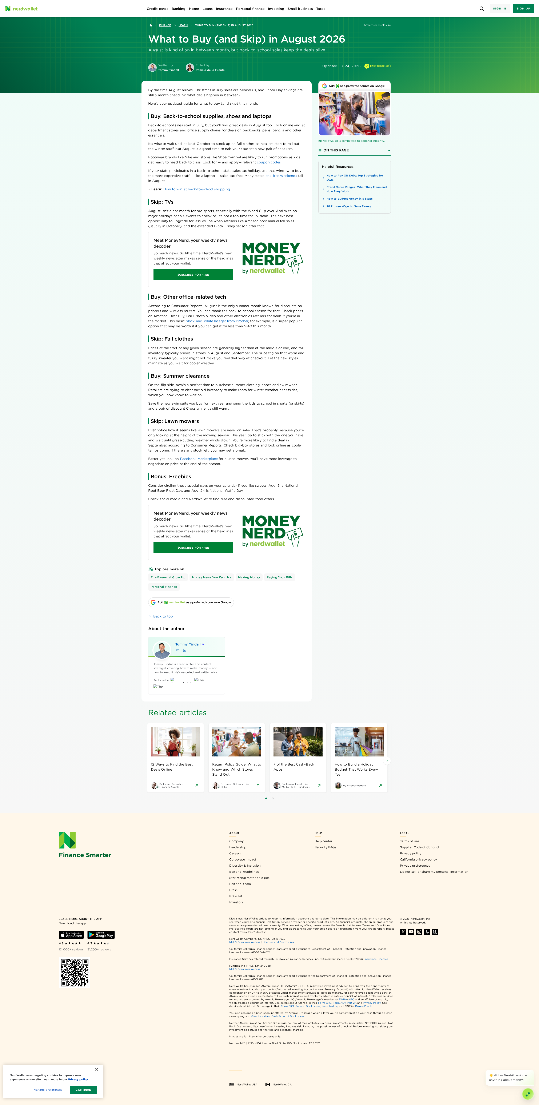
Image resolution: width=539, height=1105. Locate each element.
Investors (236, 902)
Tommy (188, 644)
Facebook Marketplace (199, 459)
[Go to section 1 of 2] (266, 798)
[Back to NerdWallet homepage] (150, 25)
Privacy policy (410, 853)
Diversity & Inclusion (245, 865)
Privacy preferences (415, 865)
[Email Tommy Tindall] (177, 650)
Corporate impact (242, 859)
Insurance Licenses (376, 959)
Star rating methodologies (249, 877)
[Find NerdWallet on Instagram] (419, 932)
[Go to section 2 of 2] (273, 798)
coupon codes (269, 162)
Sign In (499, 8)
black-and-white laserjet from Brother (217, 321)
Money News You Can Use (211, 577)
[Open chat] (528, 1094)
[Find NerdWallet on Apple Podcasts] (427, 932)
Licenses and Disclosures (278, 942)
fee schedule (330, 1006)
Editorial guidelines (244, 871)
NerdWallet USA (247, 1084)
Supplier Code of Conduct (419, 847)
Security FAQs (325, 847)
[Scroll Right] (387, 761)
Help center (323, 841)
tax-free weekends (281, 176)
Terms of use (409, 841)
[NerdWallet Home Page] (21, 8)
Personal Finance (164, 586)
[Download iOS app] (71, 935)
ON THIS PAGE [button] (336, 150)
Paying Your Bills (279, 577)
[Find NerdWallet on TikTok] (435, 932)
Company (236, 841)
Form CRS (324, 1002)
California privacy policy (418, 859)
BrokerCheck (363, 1006)
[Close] (533, 1070)
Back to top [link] (163, 616)
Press (233, 890)
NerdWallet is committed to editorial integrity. (354, 140)
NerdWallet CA (282, 1084)
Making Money (249, 577)
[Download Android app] (101, 935)
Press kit (235, 896)
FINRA (343, 999)
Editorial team (240, 884)
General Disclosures (307, 1006)
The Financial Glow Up (168, 577)
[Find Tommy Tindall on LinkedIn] (184, 650)
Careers (235, 853)
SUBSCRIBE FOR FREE (193, 274)
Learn (183, 25)
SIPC (351, 999)
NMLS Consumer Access (244, 942)
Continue (83, 1089)
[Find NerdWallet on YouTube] (411, 932)
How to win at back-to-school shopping (196, 189)
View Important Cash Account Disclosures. (278, 1016)
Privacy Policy (372, 1002)
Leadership (237, 847)
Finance (165, 25)
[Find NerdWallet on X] (403, 932)
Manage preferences (48, 1089)
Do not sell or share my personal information (434, 871)
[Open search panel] (481, 8)
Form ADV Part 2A (344, 1002)
